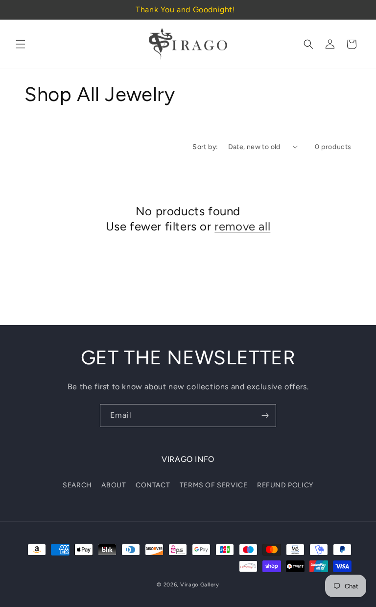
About (113, 485)
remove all (242, 226)
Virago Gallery (199, 585)
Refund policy (285, 485)
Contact (153, 485)
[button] (20, 44)
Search (77, 485)
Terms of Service (214, 485)
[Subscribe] (265, 415)
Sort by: (205, 147)
